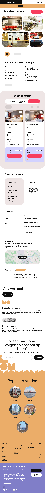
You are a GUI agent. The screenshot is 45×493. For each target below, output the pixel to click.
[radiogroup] (14, 135)
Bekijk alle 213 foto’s (35, 43)
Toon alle (7, 85)
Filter (9, 107)
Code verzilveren (4, 460)
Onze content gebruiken (17, 453)
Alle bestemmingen (5, 448)
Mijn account (5, 456)
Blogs (36, 6)
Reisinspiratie (5, 451)
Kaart (25, 6)
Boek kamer (14, 156)
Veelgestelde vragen (31, 448)
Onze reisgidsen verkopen (17, 449)
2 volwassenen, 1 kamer (22, 101)
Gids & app (30, 6)
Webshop (4, 454)
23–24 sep (18, 150)
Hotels (20, 6)
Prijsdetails (9, 152)
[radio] (7, 135)
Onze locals (39, 454)
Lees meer (17, 54)
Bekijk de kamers (35, 12)
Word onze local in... (18, 445)
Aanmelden (39, 357)
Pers (39, 457)
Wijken (15, 6)
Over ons (6, 294)
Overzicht (10, 6)
